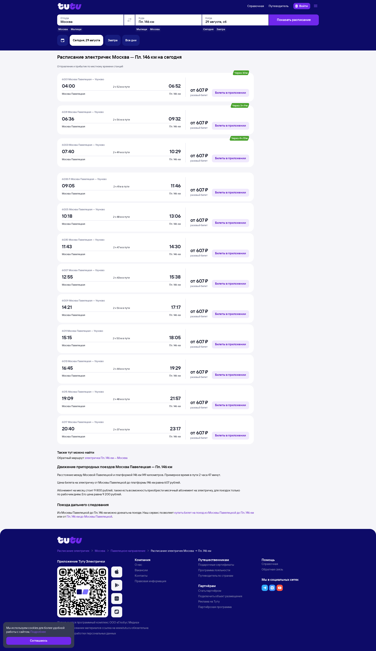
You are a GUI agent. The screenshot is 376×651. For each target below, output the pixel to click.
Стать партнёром (209, 591)
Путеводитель (279, 6)
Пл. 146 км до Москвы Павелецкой (89, 516)
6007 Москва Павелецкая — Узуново (83, 270)
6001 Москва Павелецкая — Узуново (83, 79)
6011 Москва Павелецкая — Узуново (82, 330)
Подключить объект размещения (220, 596)
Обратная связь (272, 569)
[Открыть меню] (316, 6)
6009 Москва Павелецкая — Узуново (83, 300)
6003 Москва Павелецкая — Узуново (83, 144)
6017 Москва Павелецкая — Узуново (83, 422)
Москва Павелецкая (73, 93)
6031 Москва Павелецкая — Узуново (83, 111)
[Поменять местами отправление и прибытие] (129, 19)
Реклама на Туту (209, 601)
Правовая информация (150, 581)
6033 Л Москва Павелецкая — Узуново (84, 179)
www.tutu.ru (123, 628)
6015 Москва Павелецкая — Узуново (83, 391)
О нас (138, 564)
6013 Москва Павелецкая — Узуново (83, 361)
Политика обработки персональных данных (86, 633)
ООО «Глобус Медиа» (124, 622)
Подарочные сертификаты (216, 564)
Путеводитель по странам (215, 575)
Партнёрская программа (215, 607)
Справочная (255, 6)
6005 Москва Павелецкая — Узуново (83, 209)
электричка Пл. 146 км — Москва (106, 458)
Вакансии (141, 570)
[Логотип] (69, 6)
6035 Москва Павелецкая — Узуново (83, 239)
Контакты (141, 575)
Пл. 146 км (175, 93)
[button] (116, 571)
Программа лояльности (214, 570)
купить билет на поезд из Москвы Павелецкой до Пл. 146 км (214, 512)
